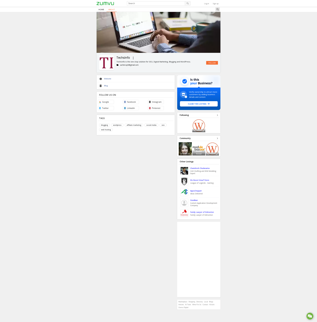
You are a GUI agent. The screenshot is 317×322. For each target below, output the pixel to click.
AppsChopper (196, 190)
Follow (212, 63)
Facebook (131, 102)
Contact (205, 304)
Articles (181, 304)
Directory (199, 302)
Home (101, 9)
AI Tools (188, 304)
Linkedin (131, 108)
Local (206, 302)
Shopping (191, 302)
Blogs (211, 302)
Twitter (105, 108)
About (111, 9)
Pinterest (156, 108)
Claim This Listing (197, 104)
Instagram (156, 102)
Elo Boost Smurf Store (199, 180)
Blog (106, 85)
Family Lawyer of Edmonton (202, 212)
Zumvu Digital (183, 307)
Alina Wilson (185, 154)
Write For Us (196, 304)
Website (107, 78)
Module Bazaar (199, 152)
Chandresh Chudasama (200, 168)
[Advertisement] (198, 259)
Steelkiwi (194, 200)
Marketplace (182, 302)
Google (105, 102)
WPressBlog (199, 130)
